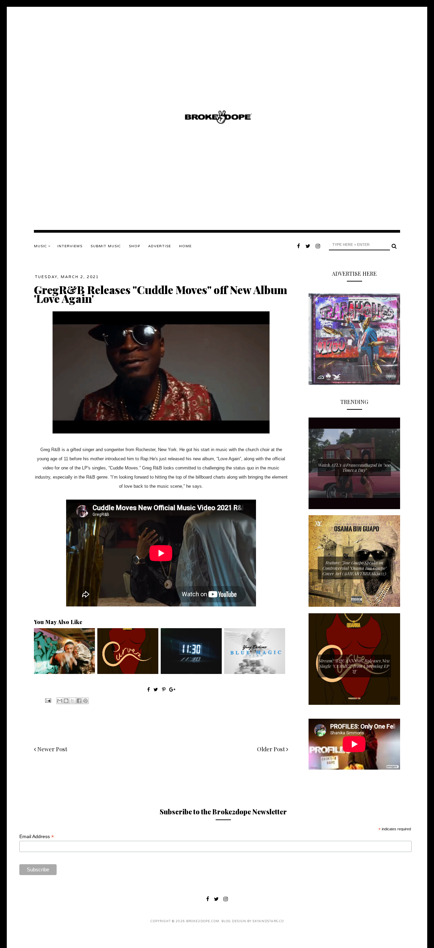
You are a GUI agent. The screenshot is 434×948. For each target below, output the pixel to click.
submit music (106, 246)
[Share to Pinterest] (85, 700)
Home (185, 246)
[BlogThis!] (66, 700)
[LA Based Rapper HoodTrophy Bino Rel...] (64, 672)
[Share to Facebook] (79, 700)
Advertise (159, 246)
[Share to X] (72, 700)
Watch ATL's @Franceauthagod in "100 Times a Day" (354, 467)
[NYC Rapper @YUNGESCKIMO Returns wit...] (254, 672)
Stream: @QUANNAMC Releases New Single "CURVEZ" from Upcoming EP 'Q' (354, 666)
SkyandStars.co (268, 921)
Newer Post (51, 749)
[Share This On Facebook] (148, 689)
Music (41, 246)
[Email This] (59, 700)
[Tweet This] (156, 689)
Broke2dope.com (202, 921)
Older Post (271, 749)
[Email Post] (47, 700)
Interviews (69, 246)
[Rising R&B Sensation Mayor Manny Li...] (191, 672)
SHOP (134, 246)
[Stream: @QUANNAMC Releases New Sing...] (127, 672)
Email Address (36, 836)
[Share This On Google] (172, 689)
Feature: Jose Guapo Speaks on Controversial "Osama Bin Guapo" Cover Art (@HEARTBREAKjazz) (354, 568)
